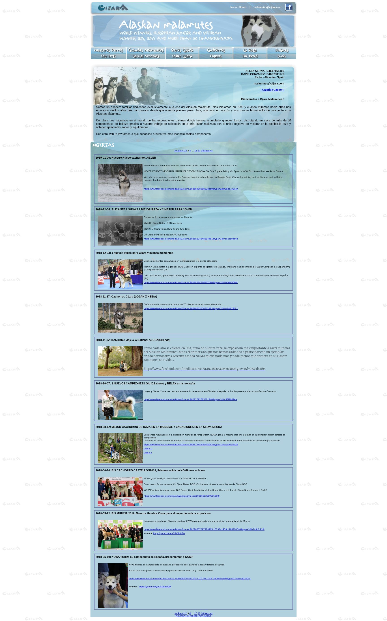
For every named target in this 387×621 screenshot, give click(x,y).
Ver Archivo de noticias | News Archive (193, 616)
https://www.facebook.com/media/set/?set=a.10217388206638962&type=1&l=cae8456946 (191, 444)
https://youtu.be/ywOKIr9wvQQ (155, 586)
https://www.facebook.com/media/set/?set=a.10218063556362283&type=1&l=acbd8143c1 (191, 308)
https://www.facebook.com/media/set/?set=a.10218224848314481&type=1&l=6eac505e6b (191, 238)
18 (202, 150)
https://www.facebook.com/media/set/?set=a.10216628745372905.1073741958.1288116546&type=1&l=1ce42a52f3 (189, 578)
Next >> (208, 150)
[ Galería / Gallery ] (272, 89)
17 (199, 150)
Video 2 (148, 452)
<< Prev (179, 150)
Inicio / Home (238, 7)
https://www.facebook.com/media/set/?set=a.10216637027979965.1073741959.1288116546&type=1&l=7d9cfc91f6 (204, 529)
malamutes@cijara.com (267, 7)
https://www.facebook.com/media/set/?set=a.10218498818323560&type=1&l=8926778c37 (191, 189)
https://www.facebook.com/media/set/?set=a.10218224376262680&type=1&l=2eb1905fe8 (191, 282)
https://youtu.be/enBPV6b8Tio (169, 533)
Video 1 (148, 448)
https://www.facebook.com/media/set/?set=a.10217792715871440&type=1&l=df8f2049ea (190, 399)
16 (195, 150)
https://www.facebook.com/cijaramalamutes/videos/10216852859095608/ (181, 496)
